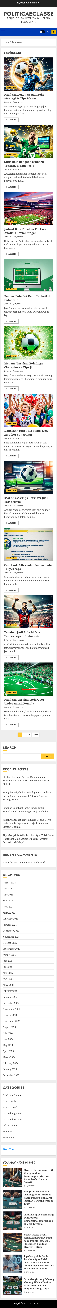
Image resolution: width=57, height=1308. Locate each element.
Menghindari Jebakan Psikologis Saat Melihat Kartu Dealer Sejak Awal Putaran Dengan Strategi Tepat (27, 796)
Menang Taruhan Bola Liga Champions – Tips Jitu (23, 365)
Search (10, 747)
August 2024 (9, 1027)
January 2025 (10, 997)
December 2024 (11, 1003)
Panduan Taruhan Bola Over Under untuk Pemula (24, 701)
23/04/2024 (19, 573)
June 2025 (8, 966)
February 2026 (10, 918)
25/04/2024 (18, 438)
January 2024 (10, 1069)
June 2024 (8, 1039)
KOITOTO (39, 1303)
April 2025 (8, 978)
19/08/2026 (30, 1272)
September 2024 (11, 1021)
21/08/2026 (30, 1227)
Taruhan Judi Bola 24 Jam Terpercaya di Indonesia (22, 634)
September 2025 (11, 948)
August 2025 (9, 954)
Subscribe (53, 32)
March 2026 (9, 912)
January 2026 (10, 924)
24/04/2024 (19, 506)
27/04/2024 (18, 304)
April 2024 (8, 1051)
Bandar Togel (10, 1107)
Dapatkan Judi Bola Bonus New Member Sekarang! (26, 432)
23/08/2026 (30, 1186)
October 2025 (10, 942)
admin (8, 102)
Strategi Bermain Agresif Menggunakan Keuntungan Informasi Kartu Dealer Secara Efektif (26, 780)
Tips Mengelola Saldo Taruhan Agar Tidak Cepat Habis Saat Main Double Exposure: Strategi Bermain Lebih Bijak (28, 839)
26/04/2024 (19, 371)
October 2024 (10, 1015)
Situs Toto (8, 1149)
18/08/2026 (30, 1292)
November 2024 (11, 1009)
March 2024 (9, 1057)
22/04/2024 (19, 640)
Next (35, 734)
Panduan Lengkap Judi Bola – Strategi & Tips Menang (25, 96)
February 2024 (10, 1063)
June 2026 (8, 894)
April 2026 (8, 906)
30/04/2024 (18, 102)
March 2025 (9, 984)
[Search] (48, 32)
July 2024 (7, 1033)
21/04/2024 (18, 707)
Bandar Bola (11, 87)
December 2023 (11, 1075)
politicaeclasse (28, 14)
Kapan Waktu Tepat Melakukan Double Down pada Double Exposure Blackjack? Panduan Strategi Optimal (27, 823)
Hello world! (40, 862)
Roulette (7, 1131)
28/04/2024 (19, 237)
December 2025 (11, 930)
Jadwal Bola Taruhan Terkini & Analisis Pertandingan (26, 231)
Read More (11, 119)
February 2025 (10, 990)
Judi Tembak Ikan (12, 1119)
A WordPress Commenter (16, 862)
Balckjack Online (12, 1095)
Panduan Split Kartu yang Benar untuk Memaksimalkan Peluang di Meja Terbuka (39, 1219)
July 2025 (7, 960)
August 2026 (9, 882)
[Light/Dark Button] (42, 31)
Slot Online (8, 1137)
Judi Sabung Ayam (12, 1113)
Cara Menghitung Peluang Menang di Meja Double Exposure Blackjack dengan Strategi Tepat (39, 1284)
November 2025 (11, 936)
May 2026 (8, 900)
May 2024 (8, 1045)
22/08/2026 (30, 1207)
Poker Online (10, 1125)
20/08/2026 (30, 1251)
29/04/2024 (18, 170)
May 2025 (8, 972)
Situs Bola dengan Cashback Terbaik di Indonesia (24, 164)
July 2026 (7, 888)
